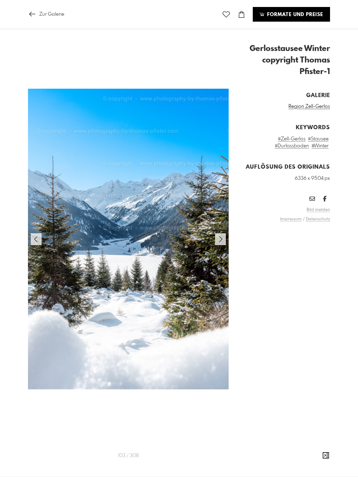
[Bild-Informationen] (326, 456)
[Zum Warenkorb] (241, 14)
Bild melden (318, 210)
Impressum (291, 219)
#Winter (320, 146)
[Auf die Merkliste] (226, 14)
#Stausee (318, 139)
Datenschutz (318, 219)
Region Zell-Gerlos (309, 106)
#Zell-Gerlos (292, 139)
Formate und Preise (294, 14)
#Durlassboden (292, 146)
